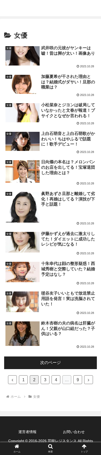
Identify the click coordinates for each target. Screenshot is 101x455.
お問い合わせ (74, 432)
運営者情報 (27, 432)
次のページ (50, 362)
